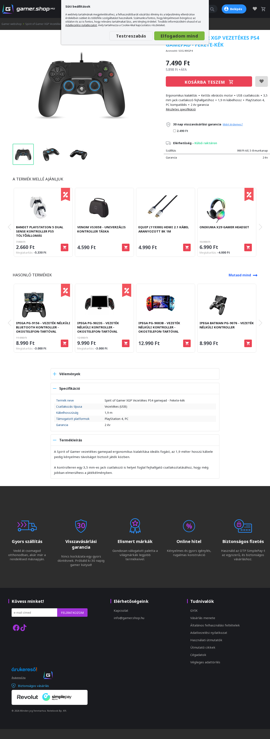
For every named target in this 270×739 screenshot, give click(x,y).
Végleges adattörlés (205, 662)
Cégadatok (198, 655)
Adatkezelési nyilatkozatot (81, 25)
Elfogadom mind (179, 36)
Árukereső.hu (19, 677)
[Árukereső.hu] (24, 673)
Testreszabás (131, 36)
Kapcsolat (121, 610)
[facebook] (16, 627)
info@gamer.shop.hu (129, 618)
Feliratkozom (72, 613)
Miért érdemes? (233, 124)
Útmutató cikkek (202, 647)
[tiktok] (23, 627)
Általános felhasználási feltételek (215, 625)
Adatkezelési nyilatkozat (208, 632)
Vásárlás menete (202, 618)
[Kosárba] (64, 247)
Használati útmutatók (206, 640)
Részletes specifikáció (181, 109)
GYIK (194, 610)
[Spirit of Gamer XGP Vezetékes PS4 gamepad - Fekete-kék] (81, 86)
